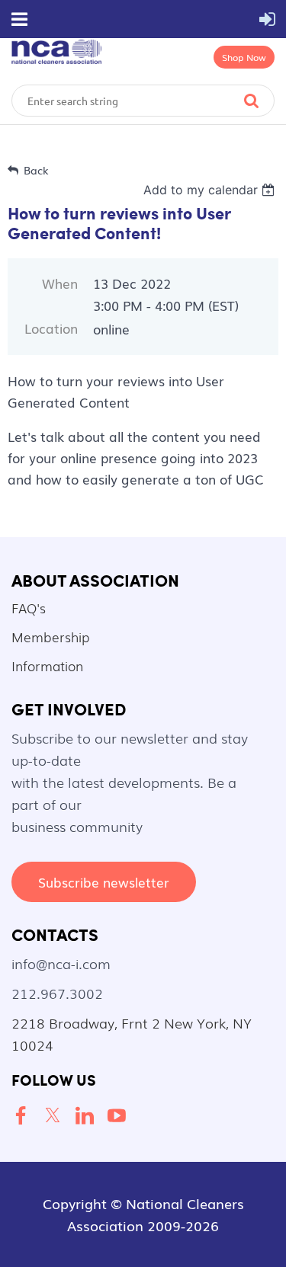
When (60, 283)
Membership (50, 636)
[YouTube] (120, 1116)
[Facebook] (23, 1116)
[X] (55, 1116)
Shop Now (244, 57)
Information (47, 665)
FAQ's (28, 607)
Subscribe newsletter (103, 881)
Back (36, 170)
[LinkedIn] (88, 1116)
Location (51, 328)
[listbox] (210, 190)
